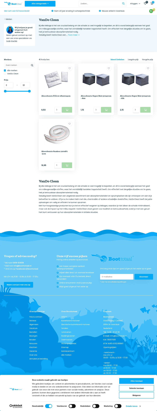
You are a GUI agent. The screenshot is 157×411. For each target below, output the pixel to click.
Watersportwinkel (68, 343)
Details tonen (131, 406)
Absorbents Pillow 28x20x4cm (55, 96)
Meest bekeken (117, 59)
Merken (9, 19)
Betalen (32, 339)
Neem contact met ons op (18, 285)
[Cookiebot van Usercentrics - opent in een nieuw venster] (16, 406)
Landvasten (66, 332)
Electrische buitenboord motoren (75, 324)
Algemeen (33, 324)
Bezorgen (33, 336)
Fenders (64, 328)
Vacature (33, 328)
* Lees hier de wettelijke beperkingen (113, 282)
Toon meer (73, 35)
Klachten (33, 347)
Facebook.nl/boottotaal (27, 269)
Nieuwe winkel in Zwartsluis (112, 11)
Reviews (32, 320)
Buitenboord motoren (70, 320)
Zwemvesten (66, 339)
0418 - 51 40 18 (113, 332)
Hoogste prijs (147, 59)
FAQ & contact (35, 317)
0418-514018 (18, 263)
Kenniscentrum (67, 351)
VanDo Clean (12, 73)
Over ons (33, 355)
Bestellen (33, 332)
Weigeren (136, 395)
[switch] (72, 406)
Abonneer (143, 277)
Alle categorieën (39, 3)
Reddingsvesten (68, 336)
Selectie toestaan (136, 388)
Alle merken (12, 70)
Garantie (33, 351)
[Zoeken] (123, 3)
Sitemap (65, 347)
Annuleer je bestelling (38, 359)
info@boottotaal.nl (22, 266)
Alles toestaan (137, 381)
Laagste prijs (133, 59)
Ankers (64, 317)
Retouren (33, 343)
